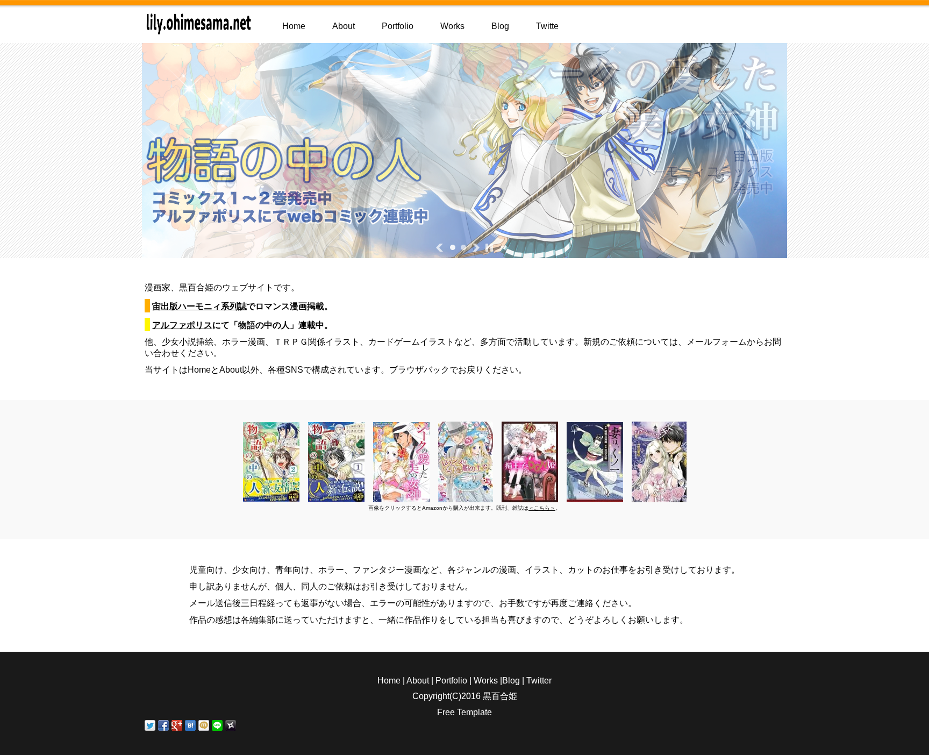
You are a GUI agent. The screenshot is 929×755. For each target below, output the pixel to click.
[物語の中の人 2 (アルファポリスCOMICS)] (271, 496)
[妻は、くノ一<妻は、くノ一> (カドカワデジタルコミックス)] (595, 496)
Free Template (464, 712)
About (343, 26)
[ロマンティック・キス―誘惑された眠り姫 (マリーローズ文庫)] (659, 497)
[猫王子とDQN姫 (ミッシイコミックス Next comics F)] (530, 497)
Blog (500, 26)
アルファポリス (182, 325)
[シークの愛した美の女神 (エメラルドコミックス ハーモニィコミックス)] (401, 496)
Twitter (539, 680)
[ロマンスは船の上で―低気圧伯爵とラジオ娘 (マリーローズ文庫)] (465, 497)
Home (293, 26)
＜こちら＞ (541, 508)
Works (452, 26)
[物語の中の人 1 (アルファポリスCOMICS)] (336, 496)
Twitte (547, 26)
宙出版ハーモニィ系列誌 (199, 306)
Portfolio (397, 26)
